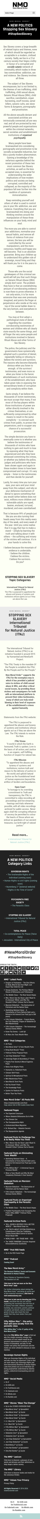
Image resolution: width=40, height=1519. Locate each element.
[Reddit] (19, 968)
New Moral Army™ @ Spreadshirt (17, 1409)
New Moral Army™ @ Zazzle (15, 1412)
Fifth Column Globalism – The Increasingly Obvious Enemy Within (21, 1028)
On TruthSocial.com (12, 1388)
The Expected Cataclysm (14, 1113)
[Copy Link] (15, 972)
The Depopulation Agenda (15, 1131)
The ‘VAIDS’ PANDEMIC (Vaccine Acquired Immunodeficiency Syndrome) (20, 1243)
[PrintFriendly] (19, 972)
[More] (24, 972)
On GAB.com (10, 1385)
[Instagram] (24, 968)
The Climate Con (11, 1119)
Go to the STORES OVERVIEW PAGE (18, 1406)
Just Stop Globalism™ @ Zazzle (17, 1442)
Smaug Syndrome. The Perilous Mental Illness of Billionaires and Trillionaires (19, 991)
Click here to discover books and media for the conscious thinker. (19, 1474)
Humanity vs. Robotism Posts (16, 1070)
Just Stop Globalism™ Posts (15, 1056)
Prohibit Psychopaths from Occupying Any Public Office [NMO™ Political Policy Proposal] (21, 1213)
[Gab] (6, 968)
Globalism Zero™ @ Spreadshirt (17, 1433)
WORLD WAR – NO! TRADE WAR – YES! (19, 1239)
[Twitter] (32, 968)
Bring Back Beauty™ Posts (15, 1050)
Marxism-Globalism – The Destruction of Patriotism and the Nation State (20, 1006)
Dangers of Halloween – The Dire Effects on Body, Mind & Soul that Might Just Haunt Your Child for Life (20, 985)
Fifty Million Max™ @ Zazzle (15, 1430)
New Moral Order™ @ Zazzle (16, 1418)
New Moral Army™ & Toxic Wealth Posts (20, 1047)
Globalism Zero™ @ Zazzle (15, 1436)
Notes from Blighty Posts (14, 1067)
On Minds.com (11, 1394)
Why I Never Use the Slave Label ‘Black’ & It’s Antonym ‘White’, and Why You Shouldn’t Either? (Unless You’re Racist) (20, 1000)
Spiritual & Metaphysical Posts (16, 1076)
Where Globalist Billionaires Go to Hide (19, 1116)
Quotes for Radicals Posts (15, 1091)
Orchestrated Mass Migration (16, 1125)
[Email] (11, 972)
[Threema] (2, 972)
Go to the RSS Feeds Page (15, 1253)
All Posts (9, 1044)
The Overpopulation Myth (15, 1122)
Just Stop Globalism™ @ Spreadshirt (18, 1439)
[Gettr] (11, 968)
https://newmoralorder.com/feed (15, 1103)
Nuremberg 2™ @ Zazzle (14, 1445)
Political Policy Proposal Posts (16, 1053)
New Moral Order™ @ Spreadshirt (17, 1415)
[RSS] (15, 968)
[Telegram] (2, 968)
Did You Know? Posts (13, 1085)
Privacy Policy (9, 1483)
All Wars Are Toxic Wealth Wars (17, 1035)
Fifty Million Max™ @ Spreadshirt (17, 1427)
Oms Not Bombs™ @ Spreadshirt (17, 1448)
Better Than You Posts (13, 1093)
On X (7, 1382)
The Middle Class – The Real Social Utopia (21, 995)
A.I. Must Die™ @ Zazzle (14, 1424)
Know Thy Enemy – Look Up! (16, 1032)
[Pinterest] (28, 968)
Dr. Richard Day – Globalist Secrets (18, 1128)
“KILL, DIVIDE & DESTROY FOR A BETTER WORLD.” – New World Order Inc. (20, 1225)
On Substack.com (12, 1391)
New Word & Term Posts (14, 1082)
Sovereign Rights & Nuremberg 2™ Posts (20, 1059)
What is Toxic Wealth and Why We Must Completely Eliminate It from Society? (20, 1174)
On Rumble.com (11, 1397)
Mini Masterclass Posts (14, 1079)
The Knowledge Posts (13, 1088)
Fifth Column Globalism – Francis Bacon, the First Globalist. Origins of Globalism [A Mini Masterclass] (21, 1021)
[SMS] (6, 972)
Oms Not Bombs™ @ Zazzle (15, 1451)
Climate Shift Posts (12, 1073)
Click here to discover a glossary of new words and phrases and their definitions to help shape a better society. (19, 1462)
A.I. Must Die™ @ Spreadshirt (16, 1421)
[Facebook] (37, 968)
